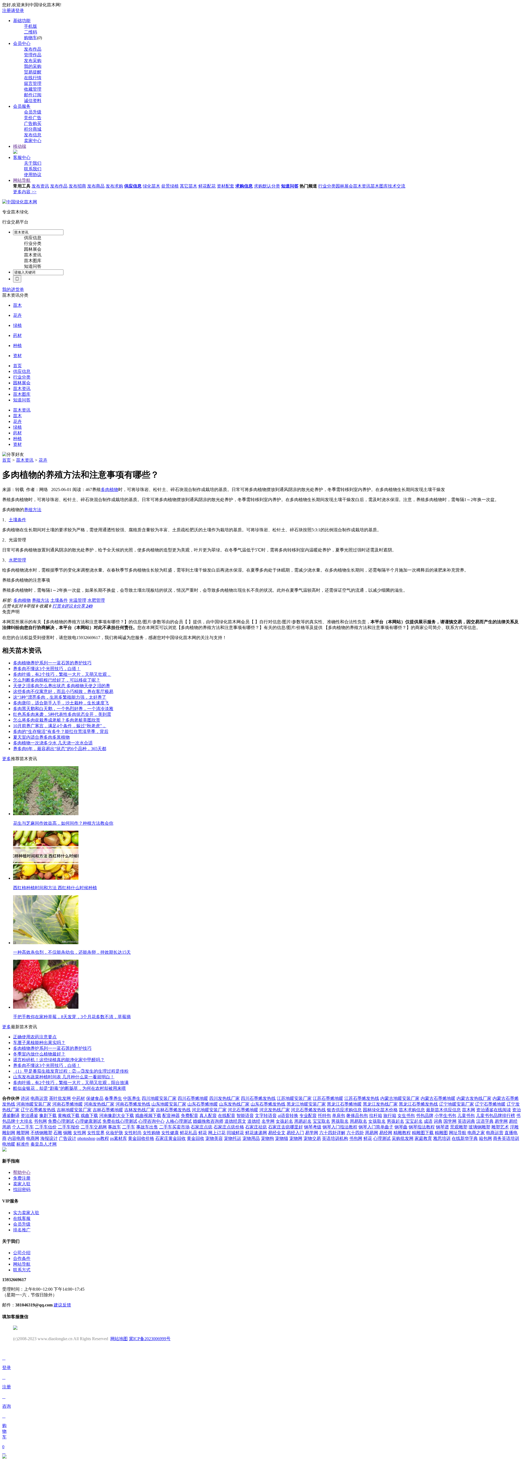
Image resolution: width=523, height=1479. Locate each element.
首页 (6, 460)
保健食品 (95, 1098)
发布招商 (77, 186)
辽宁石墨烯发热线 (38, 1109)
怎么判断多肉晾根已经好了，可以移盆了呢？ (56, 680)
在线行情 (32, 77)
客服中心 (22, 157)
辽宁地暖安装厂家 (456, 1104)
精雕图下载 (423, 1132)
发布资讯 (40, 186)
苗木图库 (379, 186)
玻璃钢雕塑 (479, 1127)
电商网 (32, 1138)
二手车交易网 (94, 1127)
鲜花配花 (207, 186)
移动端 (19, 146)
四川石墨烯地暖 (193, 1098)
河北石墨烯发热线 (308, 1109)
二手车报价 (69, 1127)
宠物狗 (267, 1138)
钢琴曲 (401, 1127)
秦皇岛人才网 (44, 1144)
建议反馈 (62, 1305)
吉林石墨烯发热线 (173, 1109)
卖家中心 (32, 140)
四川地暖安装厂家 (159, 1098)
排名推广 (22, 1230)
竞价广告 (32, 117)
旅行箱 (389, 1115)
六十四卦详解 (332, 1132)
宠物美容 (214, 1138)
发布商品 (96, 186)
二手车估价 (46, 1127)
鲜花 (202, 1132)
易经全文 (276, 1132)
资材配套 (225, 186)
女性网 (79, 1132)
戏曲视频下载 (148, 1115)
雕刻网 (8, 1132)
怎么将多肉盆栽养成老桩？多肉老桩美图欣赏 (56, 720)
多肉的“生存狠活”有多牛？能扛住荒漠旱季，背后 (60, 731)
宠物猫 (281, 1138)
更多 (6, 758)
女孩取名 (377, 1121)
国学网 (450, 1121)
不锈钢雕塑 (41, 1132)
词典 (438, 1121)
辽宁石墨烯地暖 (490, 1104)
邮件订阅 (32, 95)
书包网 (40, 1121)
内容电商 (16, 1138)
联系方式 (22, 1270)
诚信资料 (32, 100)
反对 (20, 606)
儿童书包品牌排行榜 (495, 1115)
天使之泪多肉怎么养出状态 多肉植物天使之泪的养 (61, 685)
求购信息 (244, 186)
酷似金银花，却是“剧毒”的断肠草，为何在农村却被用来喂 (69, 1088)
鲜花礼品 (188, 1132)
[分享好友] (13, 455)
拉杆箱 (375, 1115)
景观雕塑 (458, 1127)
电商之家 (476, 1132)
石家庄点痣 (201, 1127)
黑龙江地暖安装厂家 (306, 1104)
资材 (17, 355)
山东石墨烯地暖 (202, 1104)
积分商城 (32, 129)
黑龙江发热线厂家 (380, 1104)
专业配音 (308, 1115)
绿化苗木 (151, 186)
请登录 (17, 10)
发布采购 (32, 60)
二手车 (128, 1127)
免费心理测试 (61, 1121)
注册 (6, 10)
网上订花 (217, 1132)
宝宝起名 (414, 1121)
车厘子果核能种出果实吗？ (39, 1042)
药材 (17, 335)
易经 (513, 1121)
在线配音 (226, 1115)
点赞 (8, 606)
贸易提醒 (32, 72)
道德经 (253, 1121)
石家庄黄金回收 (170, 1138)
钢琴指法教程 (422, 1127)
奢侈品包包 (357, 1115)
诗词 (25, 1098)
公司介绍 (22, 1252)
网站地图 (119, 1338)
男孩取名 (340, 1121)
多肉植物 (109, 489)
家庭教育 (423, 1138)
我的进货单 (13, 289)
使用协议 (32, 174)
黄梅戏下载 (69, 1115)
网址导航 (457, 1132)
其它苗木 (188, 186)
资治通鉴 (29, 1115)
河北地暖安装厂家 (209, 1109)
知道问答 (290, 186)
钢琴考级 (312, 1127)
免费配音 (189, 1115)
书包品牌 (424, 1115)
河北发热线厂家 (274, 1109)
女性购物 (151, 1132)
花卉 (17, 315)
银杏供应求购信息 (344, 1109)
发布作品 (32, 49)
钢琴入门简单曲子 (375, 1127)
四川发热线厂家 (224, 1098)
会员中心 (22, 43)
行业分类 (327, 186)
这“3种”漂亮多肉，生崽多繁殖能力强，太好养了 (59, 697)
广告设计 (67, 1138)
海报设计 (49, 1138)
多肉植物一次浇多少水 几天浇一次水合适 (53, 743)
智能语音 (245, 1115)
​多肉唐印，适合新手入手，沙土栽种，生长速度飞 (61, 703)
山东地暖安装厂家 (168, 1104)
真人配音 (208, 1115)
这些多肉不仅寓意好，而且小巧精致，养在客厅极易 (63, 691)
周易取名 (358, 1121)
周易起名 (303, 1121)
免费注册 (22, 1178)
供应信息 (133, 186)
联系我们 (32, 169)
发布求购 (114, 186)
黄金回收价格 (141, 1138)
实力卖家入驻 (26, 1212)
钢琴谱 (442, 1127)
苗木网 (468, 1109)
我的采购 (32, 66)
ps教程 (102, 1138)
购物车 (30, 37)
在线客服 (22, 1218)
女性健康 (170, 1132)
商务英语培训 (506, 1138)
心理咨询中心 (151, 1121)
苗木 (17, 305)
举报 (32, 606)
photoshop (86, 1138)
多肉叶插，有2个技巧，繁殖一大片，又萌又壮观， (62, 674)
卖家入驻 (22, 1184)
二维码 (30, 32)
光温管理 (77, 600)
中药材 (78, 1098)
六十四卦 (355, 1132)
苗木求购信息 (412, 1109)
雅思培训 (442, 1138)
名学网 (268, 1121)
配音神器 (171, 1115)
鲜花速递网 (256, 1132)
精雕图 (441, 1132)
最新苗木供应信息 (443, 1109)
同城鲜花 (235, 1132)
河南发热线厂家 (99, 1104)
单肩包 (338, 1115)
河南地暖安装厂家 (33, 1104)
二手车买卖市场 (174, 1127)
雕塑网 (22, 1132)
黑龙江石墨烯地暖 (344, 1104)
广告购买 (32, 123)
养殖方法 (32, 509)
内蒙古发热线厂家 (474, 1098)
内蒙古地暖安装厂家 (399, 1098)
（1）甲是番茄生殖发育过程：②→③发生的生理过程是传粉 (71, 1071)
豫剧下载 (48, 1115)
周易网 (371, 1132)
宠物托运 (232, 1138)
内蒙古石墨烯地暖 (438, 1098)
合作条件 (22, 1258)
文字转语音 (266, 1115)
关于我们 (32, 163)
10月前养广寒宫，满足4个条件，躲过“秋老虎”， (59, 725)
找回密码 (22, 1189)
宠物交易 (312, 1138)
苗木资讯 (361, 186)
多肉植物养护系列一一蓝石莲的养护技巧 (52, 663)
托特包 (324, 1115)
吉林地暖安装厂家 (74, 1109)
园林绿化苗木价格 (380, 1109)
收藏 (45, 606)
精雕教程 (402, 1132)
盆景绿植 (170, 186)
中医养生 (132, 1098)
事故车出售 (147, 1127)
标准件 (22, 1144)
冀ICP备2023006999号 (150, 1338)
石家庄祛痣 (256, 1127)
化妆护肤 (114, 1132)
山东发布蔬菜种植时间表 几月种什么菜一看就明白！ (63, 1077)
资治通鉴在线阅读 (493, 1109)
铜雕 (67, 1132)
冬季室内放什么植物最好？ (39, 1054)
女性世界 (96, 1132)
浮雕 (514, 1127)
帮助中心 (22, 1172)
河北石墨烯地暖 (243, 1109)
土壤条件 (17, 519)
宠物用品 (251, 1138)
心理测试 (382, 1138)
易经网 (385, 1132)
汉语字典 (485, 1121)
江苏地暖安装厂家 (294, 1098)
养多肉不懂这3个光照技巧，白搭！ (47, 668)
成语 (428, 1121)
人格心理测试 (179, 1121)
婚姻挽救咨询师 (208, 1121)
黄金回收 (195, 1138)
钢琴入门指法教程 (340, 1127)
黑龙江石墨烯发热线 (418, 1104)
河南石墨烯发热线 (132, 1104)
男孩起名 (395, 1121)
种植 (17, 345)
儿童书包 (466, 1115)
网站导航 (22, 180)
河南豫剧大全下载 (116, 1115)
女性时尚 (133, 1132)
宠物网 (295, 1138)
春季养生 (113, 1098)
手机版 (30, 26)
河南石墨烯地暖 (67, 1104)
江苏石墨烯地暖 (328, 1098)
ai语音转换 (288, 1115)
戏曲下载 (89, 1115)
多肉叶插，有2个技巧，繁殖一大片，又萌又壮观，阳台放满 (71, 1082)
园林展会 (344, 186)
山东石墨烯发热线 (268, 1104)
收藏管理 (32, 89)
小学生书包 (445, 1115)
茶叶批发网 (60, 1098)
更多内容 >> (25, 191)
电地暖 (8, 1144)
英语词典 (466, 1121)
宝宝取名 (321, 1121)
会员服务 (22, 106)
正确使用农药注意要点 (35, 1037)
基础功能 (22, 20)
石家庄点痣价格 (229, 1127)
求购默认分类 (267, 186)
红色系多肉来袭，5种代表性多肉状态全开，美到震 (62, 714)
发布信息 (32, 135)
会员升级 (32, 112)
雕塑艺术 (500, 1127)
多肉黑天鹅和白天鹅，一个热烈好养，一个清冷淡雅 (63, 708)
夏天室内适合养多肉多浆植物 (41, 737)
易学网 (501, 1121)
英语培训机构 (335, 1138)
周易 (6, 1127)
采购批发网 (402, 1138)
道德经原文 (235, 1121)
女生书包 (406, 1115)
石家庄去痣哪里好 (285, 1127)
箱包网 (485, 1138)
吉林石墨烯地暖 (108, 1109)
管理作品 (32, 55)
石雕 (57, 1132)
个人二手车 (23, 1127)
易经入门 (295, 1132)
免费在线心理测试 (119, 1121)
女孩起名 (284, 1121)
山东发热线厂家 (234, 1104)
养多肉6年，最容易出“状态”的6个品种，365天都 (59, 748)
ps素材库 (118, 1138)
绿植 (17, 325)
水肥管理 (17, 560)
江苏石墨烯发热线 (361, 1098)
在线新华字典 (465, 1138)
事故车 (114, 1127)
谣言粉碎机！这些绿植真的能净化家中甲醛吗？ (59, 1059)
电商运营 (39, 1098)
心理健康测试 (88, 1121)
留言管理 (32, 83)
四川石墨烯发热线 (258, 1098)
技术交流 (396, 186)
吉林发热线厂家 (139, 1109)
